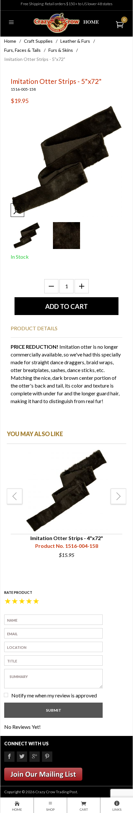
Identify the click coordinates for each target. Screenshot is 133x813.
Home (10, 41)
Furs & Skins (60, 50)
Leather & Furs (75, 41)
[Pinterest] (47, 756)
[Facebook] (9, 756)
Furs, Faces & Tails (22, 50)
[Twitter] (22, 756)
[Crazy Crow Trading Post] (66, 22)
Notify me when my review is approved (54, 695)
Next (118, 496)
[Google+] (34, 756)
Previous (14, 496)
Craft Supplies (38, 41)
